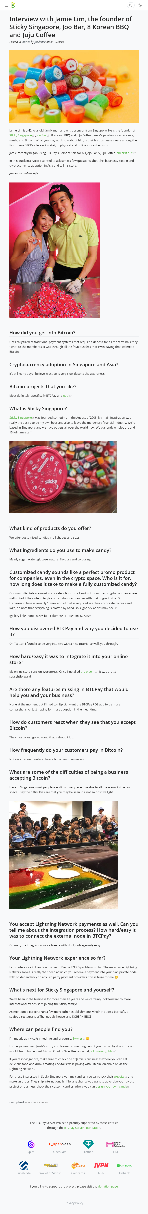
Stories (26, 42)
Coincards (78, 1173)
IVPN (101, 1173)
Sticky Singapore (22, 135)
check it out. (126, 153)
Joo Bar (43, 135)
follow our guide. (103, 1051)
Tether (88, 1152)
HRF (116, 1152)
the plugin (89, 672)
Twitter (79, 1039)
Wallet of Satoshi (51, 1173)
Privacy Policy (74, 1203)
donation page (108, 1186)
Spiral (31, 1152)
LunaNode (24, 1173)
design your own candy (113, 1086)
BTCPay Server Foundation (82, 1128)
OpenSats (59, 1152)
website (121, 1077)
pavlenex (40, 42)
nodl (68, 396)
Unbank (124, 1173)
